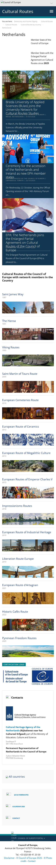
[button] (28, 3)
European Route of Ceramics (20, 426)
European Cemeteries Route (20, 400)
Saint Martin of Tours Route (19, 374)
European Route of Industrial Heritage (26, 532)
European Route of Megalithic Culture (26, 453)
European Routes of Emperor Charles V (27, 479)
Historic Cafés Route (15, 611)
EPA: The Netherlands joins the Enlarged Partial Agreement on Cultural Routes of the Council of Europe (25, 242)
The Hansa (9, 321)
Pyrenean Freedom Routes (19, 638)
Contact (31, 861)
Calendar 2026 (18, 806)
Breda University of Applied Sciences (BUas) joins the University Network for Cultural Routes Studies (25, 107)
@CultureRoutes (21, 795)
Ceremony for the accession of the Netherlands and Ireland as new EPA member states (26, 171)
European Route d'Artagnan (20, 585)
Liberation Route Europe (18, 559)
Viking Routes (10, 347)
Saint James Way (12, 294)
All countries (17, 776)
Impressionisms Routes (17, 506)
